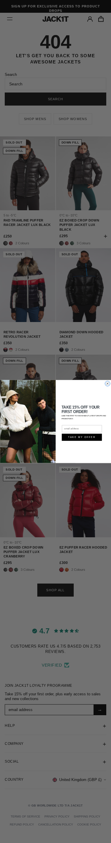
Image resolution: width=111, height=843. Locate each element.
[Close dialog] (107, 383)
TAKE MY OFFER (81, 437)
